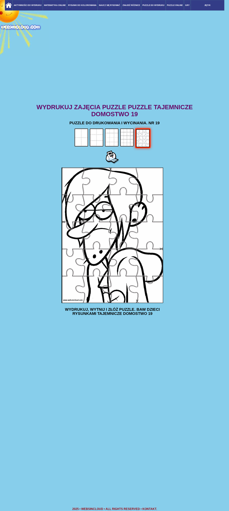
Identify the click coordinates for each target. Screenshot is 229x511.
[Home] (9, 5)
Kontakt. (149, 508)
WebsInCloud (92, 508)
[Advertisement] (114, 75)
